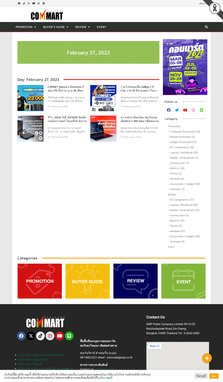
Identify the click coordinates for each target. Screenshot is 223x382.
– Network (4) (176, 178)
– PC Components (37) (181, 199)
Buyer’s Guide (54, 27)
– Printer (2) (175, 173)
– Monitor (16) (176, 168)
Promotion (24, 27)
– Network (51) (176, 231)
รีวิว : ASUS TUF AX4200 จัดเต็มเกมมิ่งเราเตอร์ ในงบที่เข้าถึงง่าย (67, 119)
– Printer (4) (175, 225)
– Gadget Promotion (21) (182, 142)
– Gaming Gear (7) (178, 162)
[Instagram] (38, 3)
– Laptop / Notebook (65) (183, 204)
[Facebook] (21, 336)
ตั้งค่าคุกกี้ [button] (201, 375)
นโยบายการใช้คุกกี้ (30, 364)
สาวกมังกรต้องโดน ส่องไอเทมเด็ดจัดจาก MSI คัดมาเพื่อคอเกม (140, 119)
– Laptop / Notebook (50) (183, 152)
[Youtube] (33, 3)
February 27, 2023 (88, 52)
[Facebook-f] (19, 3)
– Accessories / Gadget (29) (184, 183)
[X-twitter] (28, 3)
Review (80, 27)
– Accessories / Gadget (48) (184, 236)
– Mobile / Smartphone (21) (184, 210)
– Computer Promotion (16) (184, 131)
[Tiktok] (23, 3)
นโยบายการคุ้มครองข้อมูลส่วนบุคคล (40, 355)
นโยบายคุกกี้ (105, 377)
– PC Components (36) (181, 147)
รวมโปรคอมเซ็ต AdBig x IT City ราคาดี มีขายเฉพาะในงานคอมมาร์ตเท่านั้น (140, 90)
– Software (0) (176, 241)
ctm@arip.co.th (104, 369)
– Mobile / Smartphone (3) (183, 157)
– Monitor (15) (176, 220)
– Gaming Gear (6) (178, 215)
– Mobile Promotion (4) (181, 136)
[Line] (43, 3)
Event (101, 27)
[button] (206, 27)
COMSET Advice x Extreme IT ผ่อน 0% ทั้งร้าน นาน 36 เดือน (66, 89)
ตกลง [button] (214, 375)
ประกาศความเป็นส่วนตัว (33, 359)
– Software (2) (176, 189)
